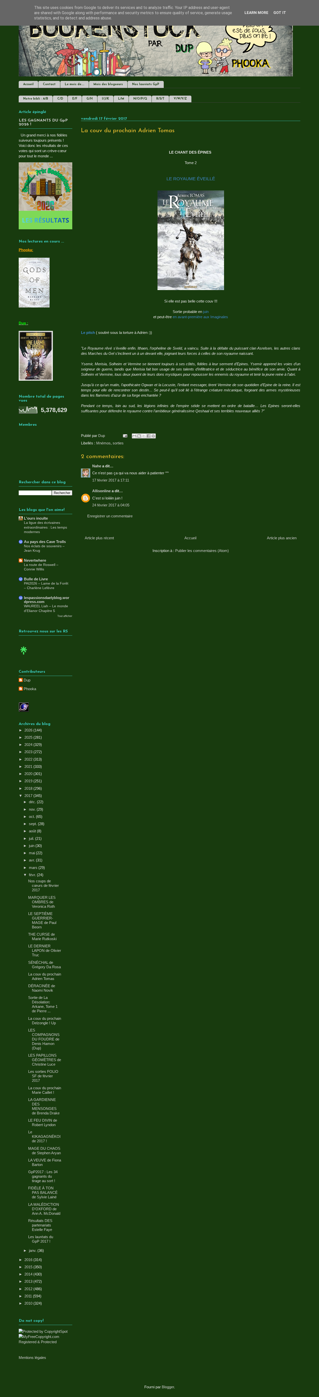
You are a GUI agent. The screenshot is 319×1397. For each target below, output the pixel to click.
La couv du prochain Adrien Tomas (44, 976)
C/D (60, 98)
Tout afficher (64, 615)
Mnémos (103, 443)
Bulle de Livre (36, 579)
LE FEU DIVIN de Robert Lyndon (42, 1122)
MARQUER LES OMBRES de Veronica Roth (42, 902)
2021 (28, 766)
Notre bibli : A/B (35, 98)
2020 (28, 774)
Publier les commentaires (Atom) (202, 550)
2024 (28, 744)
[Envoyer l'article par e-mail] (124, 435)
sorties (118, 443)
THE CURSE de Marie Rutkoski (42, 936)
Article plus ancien (282, 538)
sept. (33, 824)
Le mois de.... (74, 84)
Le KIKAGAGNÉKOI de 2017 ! (44, 1136)
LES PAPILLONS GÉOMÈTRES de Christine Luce (44, 1059)
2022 (28, 759)
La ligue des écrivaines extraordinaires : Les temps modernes (45, 527)
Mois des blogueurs (108, 84)
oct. (32, 816)
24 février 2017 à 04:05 (110, 505)
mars (33, 867)
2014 (28, 1274)
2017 (28, 795)
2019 (28, 781)
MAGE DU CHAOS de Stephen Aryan (44, 1150)
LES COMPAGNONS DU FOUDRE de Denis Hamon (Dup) (44, 1039)
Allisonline (101, 491)
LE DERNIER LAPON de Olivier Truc (44, 950)
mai (32, 853)
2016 (28, 1260)
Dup (27, 680)
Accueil (28, 84)
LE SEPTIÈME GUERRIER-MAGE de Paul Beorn (42, 920)
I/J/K (105, 98)
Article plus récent (99, 538)
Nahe (96, 466)
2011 (28, 1296)
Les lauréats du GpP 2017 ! (40, 1239)
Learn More (256, 12)
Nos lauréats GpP (145, 84)
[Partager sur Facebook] (148, 435)
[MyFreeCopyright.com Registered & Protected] (45, 1342)
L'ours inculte (36, 518)
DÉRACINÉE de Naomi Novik (41, 988)
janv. (33, 1250)
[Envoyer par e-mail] (134, 435)
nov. (33, 809)
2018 (28, 788)
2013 (28, 1281)
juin (32, 846)
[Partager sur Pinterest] (153, 435)
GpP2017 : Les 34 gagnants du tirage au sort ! (43, 1176)
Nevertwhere (35, 560)
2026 (28, 730)
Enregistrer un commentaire (110, 516)
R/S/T (160, 98)
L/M (121, 98)
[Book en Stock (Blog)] (24, 656)
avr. (32, 860)
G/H (89, 98)
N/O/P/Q (140, 98)
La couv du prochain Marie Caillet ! (44, 1090)
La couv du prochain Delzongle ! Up (44, 1020)
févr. (33, 875)
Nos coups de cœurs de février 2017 (43, 885)
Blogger (168, 1387)
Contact (49, 84)
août (33, 831)
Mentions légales (32, 1357)
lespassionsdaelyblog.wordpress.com (46, 600)
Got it (279, 12)
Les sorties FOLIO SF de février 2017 (43, 1076)
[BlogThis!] (139, 435)
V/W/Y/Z (180, 98)
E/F (74, 98)
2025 (28, 737)
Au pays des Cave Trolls (45, 542)
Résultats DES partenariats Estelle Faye (40, 1225)
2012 (28, 1289)
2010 (28, 1303)
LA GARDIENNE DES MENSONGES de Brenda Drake (44, 1106)
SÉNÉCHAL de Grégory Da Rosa (44, 964)
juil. (32, 838)
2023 (28, 752)
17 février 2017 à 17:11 (110, 480)
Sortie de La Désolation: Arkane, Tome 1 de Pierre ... (43, 1004)
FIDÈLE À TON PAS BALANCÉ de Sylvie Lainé (43, 1192)
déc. (33, 802)
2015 (28, 1267)
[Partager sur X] (143, 435)
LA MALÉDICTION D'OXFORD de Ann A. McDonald (44, 1208)
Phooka (30, 689)
